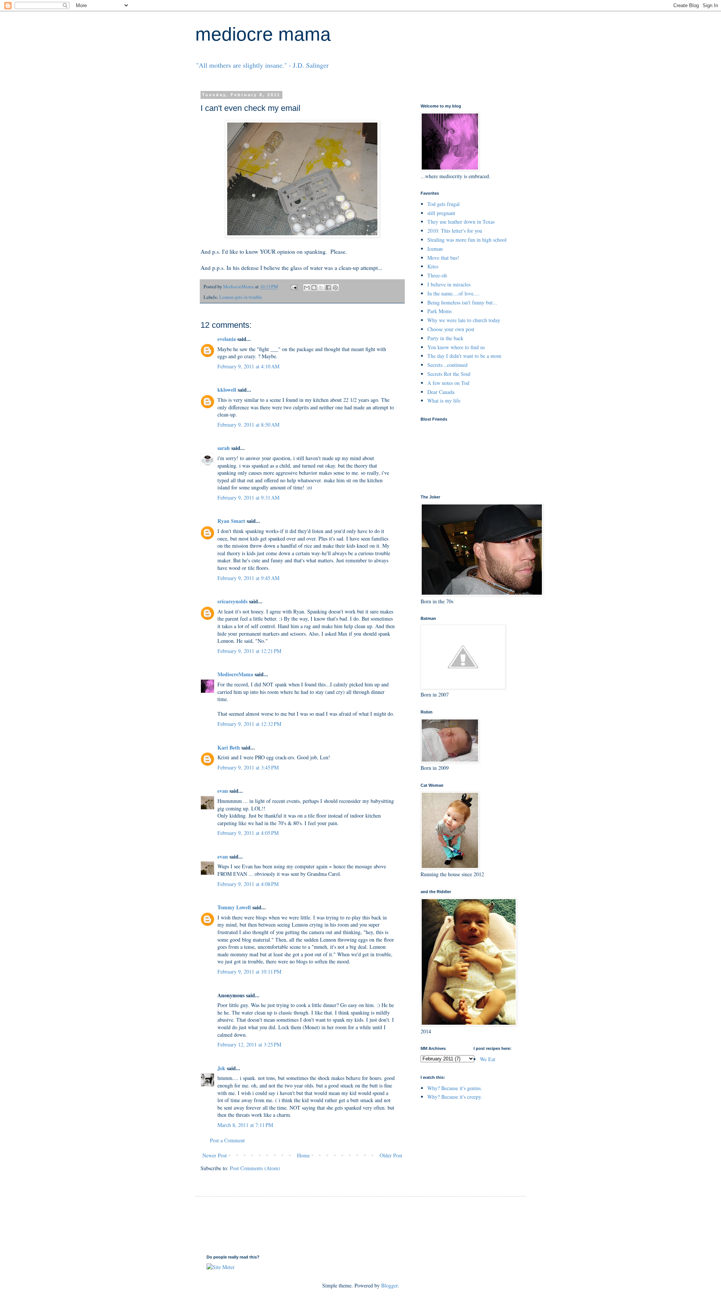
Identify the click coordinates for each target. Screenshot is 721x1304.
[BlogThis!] (314, 287)
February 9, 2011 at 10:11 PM (249, 971)
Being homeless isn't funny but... (462, 302)
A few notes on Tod (448, 382)
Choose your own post (450, 329)
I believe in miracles (449, 284)
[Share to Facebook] (328, 287)
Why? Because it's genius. (454, 1088)
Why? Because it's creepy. (454, 1096)
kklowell (226, 390)
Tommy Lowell (234, 907)
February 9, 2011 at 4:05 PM (248, 832)
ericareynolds (232, 601)
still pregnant (441, 213)
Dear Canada (440, 391)
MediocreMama (235, 674)
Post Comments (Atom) (255, 1168)
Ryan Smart (231, 521)
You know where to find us (456, 347)
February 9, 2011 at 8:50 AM (248, 424)
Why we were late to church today (463, 320)
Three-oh (437, 275)
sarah (223, 448)
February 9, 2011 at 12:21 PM (249, 650)
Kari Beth (228, 747)
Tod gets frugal (443, 203)
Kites (432, 266)
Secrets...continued (447, 364)
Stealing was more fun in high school (467, 239)
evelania (226, 339)
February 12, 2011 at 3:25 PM (249, 1044)
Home (303, 1155)
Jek (221, 1068)
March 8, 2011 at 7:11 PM (245, 1124)
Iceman (435, 248)
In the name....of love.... (453, 293)
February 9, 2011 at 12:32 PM (249, 723)
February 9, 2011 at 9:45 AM (248, 578)
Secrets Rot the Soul (449, 373)
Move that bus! (443, 257)
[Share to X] (321, 287)
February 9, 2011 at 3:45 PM (248, 767)
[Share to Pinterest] (335, 287)
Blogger (389, 1285)
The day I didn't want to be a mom (464, 355)
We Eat (487, 1059)
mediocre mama (263, 34)
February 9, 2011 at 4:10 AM (248, 366)
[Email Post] (293, 286)
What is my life (443, 400)
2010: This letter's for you (454, 230)
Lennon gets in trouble (240, 297)
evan (222, 791)
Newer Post (214, 1155)
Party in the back (445, 338)
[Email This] (307, 287)
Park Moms (439, 311)
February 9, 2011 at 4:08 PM (248, 884)
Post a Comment (227, 1140)
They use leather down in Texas (461, 221)
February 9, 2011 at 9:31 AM (248, 497)
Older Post (391, 1155)
